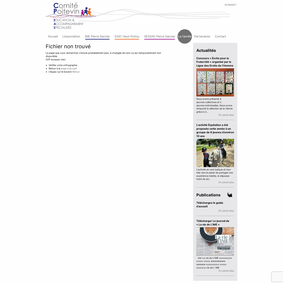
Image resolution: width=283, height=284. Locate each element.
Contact (220, 36)
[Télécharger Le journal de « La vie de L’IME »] (215, 241)
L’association (71, 36)
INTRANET (230, 4)
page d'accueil (69, 68)
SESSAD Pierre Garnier (159, 36)
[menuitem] (53, 36)
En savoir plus (226, 114)
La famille (184, 36)
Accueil (53, 36)
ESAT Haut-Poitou (127, 36)
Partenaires (202, 36)
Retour (76, 71)
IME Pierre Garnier (97, 36)
